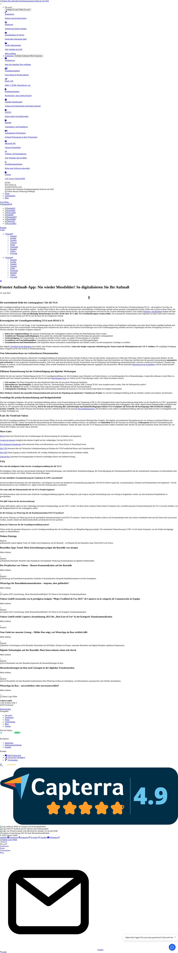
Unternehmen (5, 850)
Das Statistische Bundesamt (10, 444)
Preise (2, 848)
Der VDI (3, 448)
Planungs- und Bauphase (152, 311)
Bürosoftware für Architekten (143, 364)
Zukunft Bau (5, 457)
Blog (2, 853)
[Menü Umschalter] (1, 3)
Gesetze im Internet (7, 440)
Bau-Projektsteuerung (86, 409)
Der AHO (4, 453)
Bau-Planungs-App (58, 378)
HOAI (2, 436)
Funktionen (4, 846)
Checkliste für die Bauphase (20, 346)
